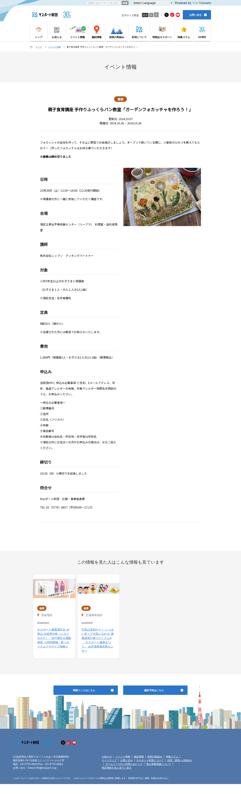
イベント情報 (122, 756)
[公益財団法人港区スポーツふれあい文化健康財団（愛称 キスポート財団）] (45, 15)
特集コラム (172, 756)
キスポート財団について (150, 760)
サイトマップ (109, 760)
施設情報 (139, 756)
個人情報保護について (158, 763)
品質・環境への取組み (179, 760)
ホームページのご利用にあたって (124, 763)
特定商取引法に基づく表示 (116, 767)
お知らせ (107, 756)
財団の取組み (154, 756)
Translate (205, 3)
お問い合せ (126, 760)
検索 (125, 2)
